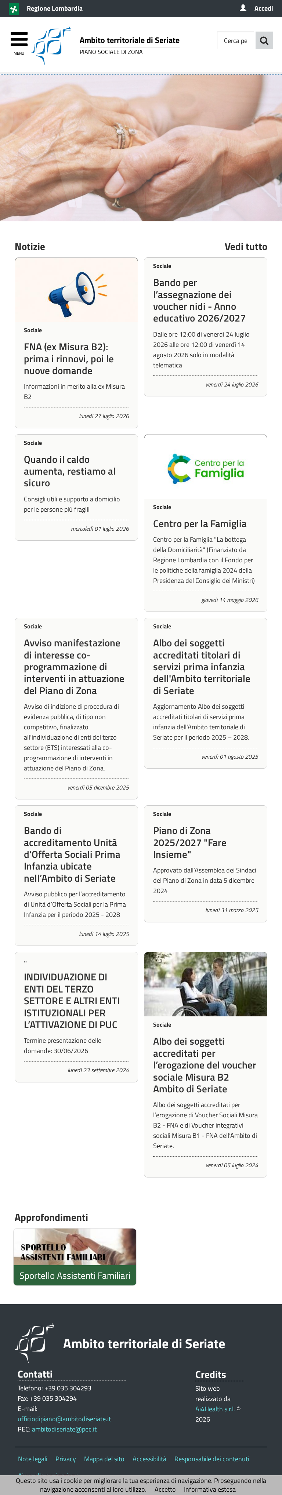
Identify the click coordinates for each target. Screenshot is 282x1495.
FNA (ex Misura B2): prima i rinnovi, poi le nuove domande (69, 358)
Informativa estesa (210, 1489)
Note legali (32, 1459)
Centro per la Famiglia (200, 523)
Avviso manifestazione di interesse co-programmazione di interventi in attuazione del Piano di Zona (74, 666)
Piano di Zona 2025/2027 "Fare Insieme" (190, 842)
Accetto (165, 1489)
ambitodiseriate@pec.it (64, 1429)
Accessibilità (149, 1459)
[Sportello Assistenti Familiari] (75, 1247)
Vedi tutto (246, 246)
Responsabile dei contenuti (211, 1459)
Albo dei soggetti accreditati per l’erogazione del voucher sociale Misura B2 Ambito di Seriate (204, 1064)
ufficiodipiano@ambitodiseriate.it (64, 1419)
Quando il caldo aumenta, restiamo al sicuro (70, 470)
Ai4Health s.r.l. (215, 1409)
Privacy (65, 1459)
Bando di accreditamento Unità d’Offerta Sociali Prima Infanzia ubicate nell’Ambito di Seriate (72, 854)
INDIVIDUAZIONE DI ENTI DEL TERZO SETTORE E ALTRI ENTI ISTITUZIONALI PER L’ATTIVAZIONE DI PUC (72, 1000)
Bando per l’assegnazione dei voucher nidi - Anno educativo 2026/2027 (199, 300)
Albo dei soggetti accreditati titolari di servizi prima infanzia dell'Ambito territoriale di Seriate (201, 666)
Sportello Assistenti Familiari (74, 1275)
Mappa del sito (104, 1459)
